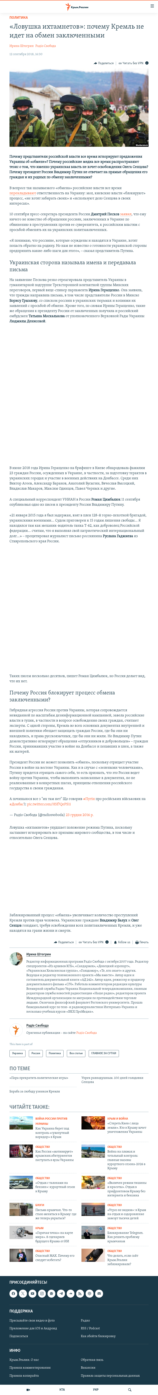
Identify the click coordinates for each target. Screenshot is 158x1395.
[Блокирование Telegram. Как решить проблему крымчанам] (93, 1232)
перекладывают (22, 193)
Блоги (39, 1205)
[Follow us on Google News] (51, 1293)
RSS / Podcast (90, 1328)
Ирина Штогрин (21, 46)
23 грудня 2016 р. (80, 815)
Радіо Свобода (45, 46)
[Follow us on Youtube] (32, 1293)
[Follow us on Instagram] (42, 1293)
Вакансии (88, 1367)
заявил (125, 214)
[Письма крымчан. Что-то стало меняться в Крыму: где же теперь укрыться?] (21, 1209)
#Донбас (16, 804)
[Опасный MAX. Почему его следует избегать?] (21, 1255)
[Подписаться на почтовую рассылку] (99, 1293)
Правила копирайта (24, 1375)
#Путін (89, 799)
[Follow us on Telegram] (61, 1293)
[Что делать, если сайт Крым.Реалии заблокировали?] (93, 1255)
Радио (85, 1320)
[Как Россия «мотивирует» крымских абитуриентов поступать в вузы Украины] (21, 1151)
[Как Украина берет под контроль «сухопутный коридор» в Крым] (21, 1123)
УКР (96, 1390)
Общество (42, 1147)
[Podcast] (89, 1293)
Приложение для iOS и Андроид (33, 1328)
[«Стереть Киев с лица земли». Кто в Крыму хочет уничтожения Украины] (93, 1123)
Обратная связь (92, 1360)
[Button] (104, 63)
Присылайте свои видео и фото (32, 1320)
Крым (39, 1228)
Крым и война (117, 1118)
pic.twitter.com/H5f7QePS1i (49, 804)
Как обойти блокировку (98, 1336)
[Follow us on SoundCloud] (70, 1293)
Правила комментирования (30, 1367)
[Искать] (130, 1390)
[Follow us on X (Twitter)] (23, 1293)
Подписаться (18, 1336)
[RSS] (80, 1293)
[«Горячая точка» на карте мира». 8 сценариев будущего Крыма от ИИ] (21, 1232)
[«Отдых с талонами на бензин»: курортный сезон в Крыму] (21, 1182)
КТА (62, 1390)
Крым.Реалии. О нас (24, 1360)
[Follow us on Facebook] (13, 1293)
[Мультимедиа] (28, 1390)
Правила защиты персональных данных (110, 1375)
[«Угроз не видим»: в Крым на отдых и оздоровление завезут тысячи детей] (93, 1209)
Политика (18, 18)
